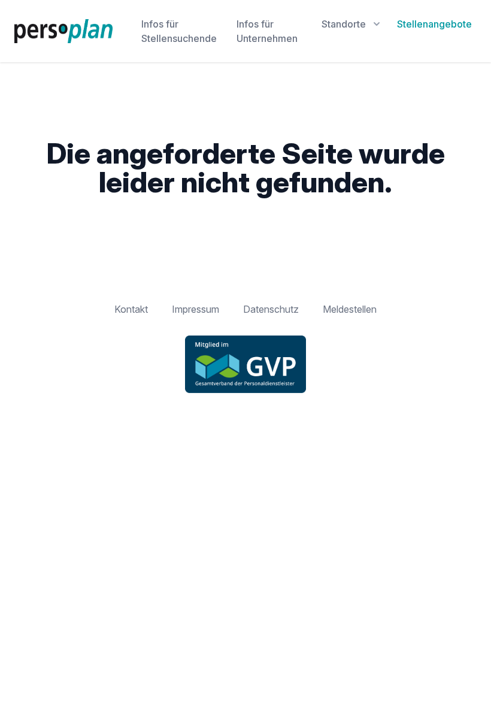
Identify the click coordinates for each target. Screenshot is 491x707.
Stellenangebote (434, 24)
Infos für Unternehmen (267, 31)
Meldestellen (350, 309)
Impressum (195, 309)
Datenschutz (271, 309)
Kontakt (131, 309)
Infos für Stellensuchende (179, 31)
